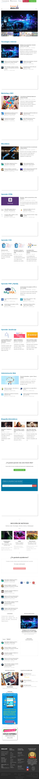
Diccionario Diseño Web (13, 763)
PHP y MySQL (8, 619)
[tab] (4, 639)
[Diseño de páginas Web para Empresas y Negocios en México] (22, 681)
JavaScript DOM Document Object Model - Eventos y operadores (6, 341)
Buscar (34, 485)
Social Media (10, 686)
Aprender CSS (6, 240)
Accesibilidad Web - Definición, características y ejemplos (32, 251)
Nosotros (11, 755)
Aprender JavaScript (8, 329)
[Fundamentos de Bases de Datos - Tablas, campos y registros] (21, 305)
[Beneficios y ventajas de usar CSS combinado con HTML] (19, 245)
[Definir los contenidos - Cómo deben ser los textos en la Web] (2, 389)
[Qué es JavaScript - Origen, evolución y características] (32, 335)
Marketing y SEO (7, 93)
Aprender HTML (7, 194)
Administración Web (8, 373)
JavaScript (3, 619)
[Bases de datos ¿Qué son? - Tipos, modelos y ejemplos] (21, 299)
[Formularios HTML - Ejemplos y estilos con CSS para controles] (2, 215)
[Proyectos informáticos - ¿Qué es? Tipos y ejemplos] (10, 380)
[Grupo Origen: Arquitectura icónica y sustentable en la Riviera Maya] (2, 164)
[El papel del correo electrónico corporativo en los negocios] (2, 119)
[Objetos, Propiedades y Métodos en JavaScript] (19, 335)
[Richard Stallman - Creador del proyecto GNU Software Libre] (19, 424)
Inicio (11, 752)
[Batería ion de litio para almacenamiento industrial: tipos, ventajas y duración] (2, 62)
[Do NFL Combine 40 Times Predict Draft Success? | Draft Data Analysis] (21, 169)
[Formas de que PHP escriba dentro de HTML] (2, 299)
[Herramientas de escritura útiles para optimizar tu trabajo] (21, 67)
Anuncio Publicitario (12, 767)
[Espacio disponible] (9, 733)
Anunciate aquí (9, 724)
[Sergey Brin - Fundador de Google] (6, 424)
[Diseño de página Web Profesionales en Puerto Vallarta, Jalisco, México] (22, 674)
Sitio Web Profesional (27, 673)
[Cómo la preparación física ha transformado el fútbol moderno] (10, 153)
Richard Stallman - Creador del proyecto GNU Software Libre (19, 430)
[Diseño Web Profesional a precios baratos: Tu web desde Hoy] (21, 119)
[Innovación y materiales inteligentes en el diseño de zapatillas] (2, 591)
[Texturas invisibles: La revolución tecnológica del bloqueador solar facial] (2, 169)
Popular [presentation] (4, 639)
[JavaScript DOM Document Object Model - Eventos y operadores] (6, 335)
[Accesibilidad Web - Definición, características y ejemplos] (32, 245)
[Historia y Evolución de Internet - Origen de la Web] (21, 215)
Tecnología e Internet (8, 42)
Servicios (11, 753)
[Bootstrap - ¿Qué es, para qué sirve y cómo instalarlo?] (10, 201)
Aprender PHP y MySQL (9, 284)
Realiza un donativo (20, 568)
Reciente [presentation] (8, 639)
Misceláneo (5, 144)
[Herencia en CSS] (6, 245)
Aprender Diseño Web (13, 757)
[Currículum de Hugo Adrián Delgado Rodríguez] (32, 755)
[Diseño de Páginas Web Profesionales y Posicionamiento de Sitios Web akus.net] (14, 7)
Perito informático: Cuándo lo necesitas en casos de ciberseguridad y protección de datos (11, 67)
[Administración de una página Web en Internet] (21, 389)
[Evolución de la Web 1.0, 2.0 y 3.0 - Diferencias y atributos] (21, 210)
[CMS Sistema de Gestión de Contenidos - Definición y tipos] (2, 394)
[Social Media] (9, 678)
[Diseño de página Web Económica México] (22, 686)
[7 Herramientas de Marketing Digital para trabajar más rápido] (10, 102)
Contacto (11, 759)
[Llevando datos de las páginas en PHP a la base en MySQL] (10, 290)
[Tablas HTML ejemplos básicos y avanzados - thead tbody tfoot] (2, 210)
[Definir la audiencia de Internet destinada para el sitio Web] (21, 394)
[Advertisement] (19, 82)
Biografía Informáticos (9, 419)
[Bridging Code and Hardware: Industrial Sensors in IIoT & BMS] (10, 51)
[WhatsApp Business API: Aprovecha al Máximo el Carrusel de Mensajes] (2, 113)
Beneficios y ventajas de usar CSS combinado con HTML (19, 251)
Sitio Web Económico (27, 685)
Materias (11, 760)
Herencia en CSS (4, 250)
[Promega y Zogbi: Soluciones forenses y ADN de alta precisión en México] (2, 609)
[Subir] (19, 745)
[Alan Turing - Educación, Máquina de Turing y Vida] (32, 424)
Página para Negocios (27, 680)
